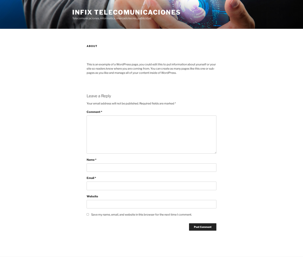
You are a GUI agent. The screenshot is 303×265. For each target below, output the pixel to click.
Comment (94, 112)
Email (91, 178)
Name (91, 159)
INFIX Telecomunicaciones (126, 12)
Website (92, 196)
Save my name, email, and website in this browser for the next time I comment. (141, 214)
